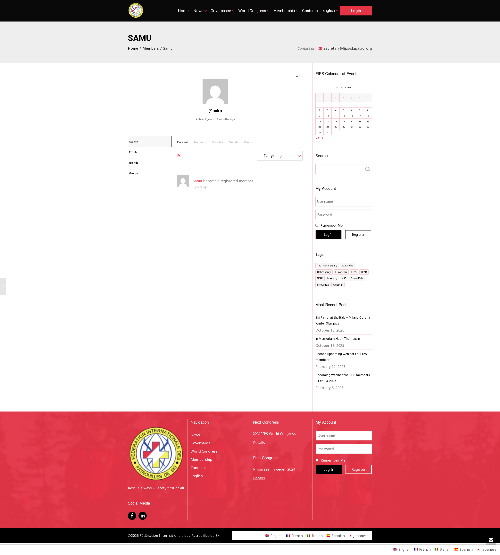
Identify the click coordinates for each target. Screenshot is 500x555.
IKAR (320, 278)
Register (358, 234)
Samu (197, 180)
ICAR (364, 272)
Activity (133, 141)
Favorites (217, 142)
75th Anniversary (327, 265)
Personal (182, 142)
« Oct (319, 138)
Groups (133, 173)
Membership (284, 10)
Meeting (332, 278)
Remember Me (331, 225)
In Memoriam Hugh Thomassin (337, 339)
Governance (221, 10)
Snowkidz (323, 284)
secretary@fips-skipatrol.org (347, 48)
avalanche (348, 265)
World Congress (252, 10)
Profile (133, 152)
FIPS (354, 272)
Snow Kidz (357, 278)
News (198, 10)
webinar (338, 284)
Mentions (200, 142)
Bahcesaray (324, 272)
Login (356, 10)
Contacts (310, 10)
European (341, 272)
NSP (344, 278)
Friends (133, 162)
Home (183, 10)
